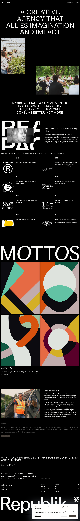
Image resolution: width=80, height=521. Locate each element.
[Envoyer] (78, 478)
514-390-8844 (4, 489)
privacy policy (62, 512)
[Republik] (5, 2)
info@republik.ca (5, 487)
